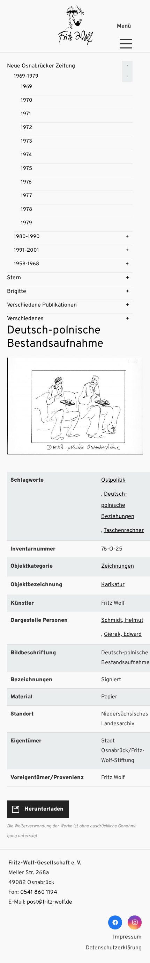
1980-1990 (27, 236)
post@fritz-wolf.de (49, 902)
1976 (26, 182)
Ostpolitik (113, 480)
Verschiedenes (25, 318)
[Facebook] (115, 922)
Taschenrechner (124, 530)
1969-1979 (26, 76)
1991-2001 (26, 250)
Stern (14, 277)
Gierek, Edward (123, 634)
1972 (26, 127)
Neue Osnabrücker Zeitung (41, 66)
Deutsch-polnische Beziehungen (117, 505)
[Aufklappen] (127, 66)
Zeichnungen (117, 566)
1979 (26, 223)
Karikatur (113, 584)
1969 (26, 87)
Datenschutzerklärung (114, 947)
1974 (26, 155)
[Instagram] (135, 922)
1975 (26, 168)
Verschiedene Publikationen (42, 305)
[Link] (75, 26)
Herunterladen (43, 809)
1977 (26, 196)
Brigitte (16, 291)
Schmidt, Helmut (122, 620)
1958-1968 (26, 264)
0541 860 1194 (38, 892)
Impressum (127, 937)
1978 (26, 209)
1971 (26, 114)
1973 (26, 141)
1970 (26, 100)
